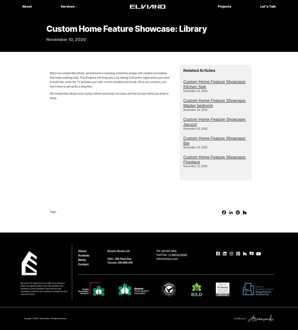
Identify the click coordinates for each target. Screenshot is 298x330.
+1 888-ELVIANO (177, 254)
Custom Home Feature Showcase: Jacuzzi (214, 122)
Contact (83, 264)
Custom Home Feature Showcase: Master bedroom (214, 103)
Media (82, 259)
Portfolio (83, 255)
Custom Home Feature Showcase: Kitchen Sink (214, 84)
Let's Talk (268, 6)
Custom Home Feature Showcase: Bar (214, 141)
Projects (224, 6)
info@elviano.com (167, 258)
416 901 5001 (169, 250)
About (27, 6)
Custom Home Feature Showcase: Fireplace (214, 159)
